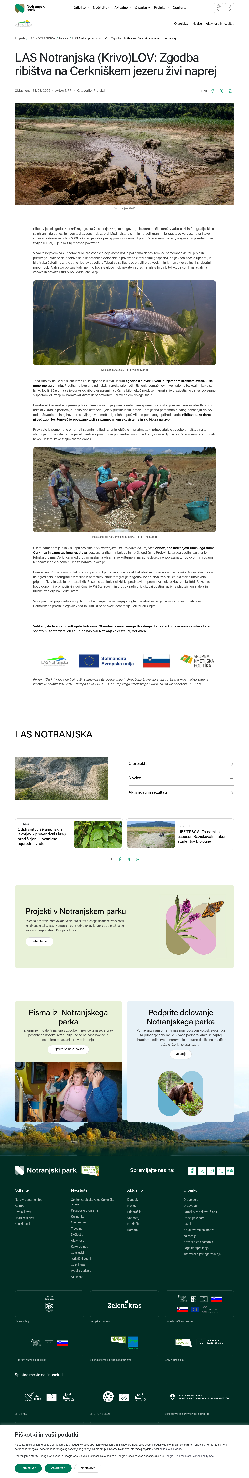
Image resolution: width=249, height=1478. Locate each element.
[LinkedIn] (230, 91)
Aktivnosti (77, 1240)
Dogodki (132, 1200)
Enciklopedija (23, 1224)
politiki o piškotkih (170, 1449)
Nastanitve (78, 1222)
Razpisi (188, 1224)
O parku (190, 1191)
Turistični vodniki (82, 1259)
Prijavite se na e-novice (68, 1049)
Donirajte (180, 8)
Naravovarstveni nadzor (199, 1230)
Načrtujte (79, 1191)
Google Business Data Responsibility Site (189, 1456)
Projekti (20, 38)
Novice (63, 38)
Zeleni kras (78, 1265)
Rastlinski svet (24, 1218)
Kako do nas (79, 1247)
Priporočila (134, 1212)
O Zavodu (190, 1206)
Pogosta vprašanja (196, 1248)
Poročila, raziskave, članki (200, 1212)
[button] (81, 8)
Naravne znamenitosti (29, 1200)
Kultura (20, 1206)
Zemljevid (77, 1253)
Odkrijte (22, 1191)
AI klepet (77, 1277)
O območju (190, 1200)
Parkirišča (133, 1224)
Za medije (189, 1236)
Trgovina (76, 1228)
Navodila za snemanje (198, 1242)
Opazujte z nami (194, 1218)
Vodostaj (133, 1218)
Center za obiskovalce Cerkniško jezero (92, 1202)
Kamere (132, 1230)
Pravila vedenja (81, 1271)
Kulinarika (77, 1216)
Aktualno (135, 1191)
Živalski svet (23, 1212)
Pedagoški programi (84, 1210)
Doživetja (77, 1235)
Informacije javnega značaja (202, 1254)
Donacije (181, 1054)
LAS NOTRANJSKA (42, 38)
